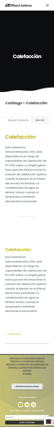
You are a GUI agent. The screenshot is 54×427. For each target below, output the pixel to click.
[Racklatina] (18, 5)
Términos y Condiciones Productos (27, 358)
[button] (47, 5)
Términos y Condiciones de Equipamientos (27, 364)
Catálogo (13, 103)
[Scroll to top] (48, 421)
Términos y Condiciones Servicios (27, 361)
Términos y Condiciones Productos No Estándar (27, 369)
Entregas (27, 373)
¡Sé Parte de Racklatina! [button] (27, 386)
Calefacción (36, 103)
